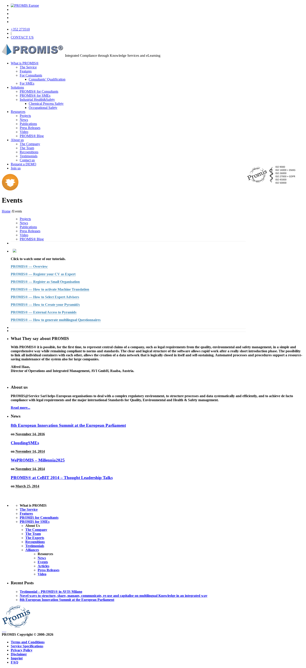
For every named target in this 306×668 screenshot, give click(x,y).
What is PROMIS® (25, 63)
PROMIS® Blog (32, 136)
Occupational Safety (43, 108)
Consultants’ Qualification (47, 79)
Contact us (27, 160)
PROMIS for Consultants (39, 517)
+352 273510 (20, 29)
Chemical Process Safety (46, 103)
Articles (43, 566)
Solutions (17, 87)
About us (17, 140)
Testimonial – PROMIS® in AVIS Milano (51, 592)
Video (24, 132)
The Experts (34, 538)
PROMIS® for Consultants (39, 91)
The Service (28, 67)
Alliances (32, 550)
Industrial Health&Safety (37, 99)
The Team (27, 148)
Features (26, 71)
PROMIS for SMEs (35, 521)
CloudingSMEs (25, 442)
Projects (25, 116)
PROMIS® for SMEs (35, 95)
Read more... (20, 408)
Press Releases (30, 128)
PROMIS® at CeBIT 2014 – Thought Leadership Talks (62, 477)
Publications (28, 124)
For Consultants (31, 75)
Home (6, 211)
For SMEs (27, 83)
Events (43, 562)
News (24, 120)
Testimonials (28, 156)
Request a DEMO (23, 164)
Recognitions (29, 152)
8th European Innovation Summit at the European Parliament (68, 425)
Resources (18, 112)
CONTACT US (22, 37)
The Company (30, 144)
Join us (16, 168)
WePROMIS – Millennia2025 (38, 460)
